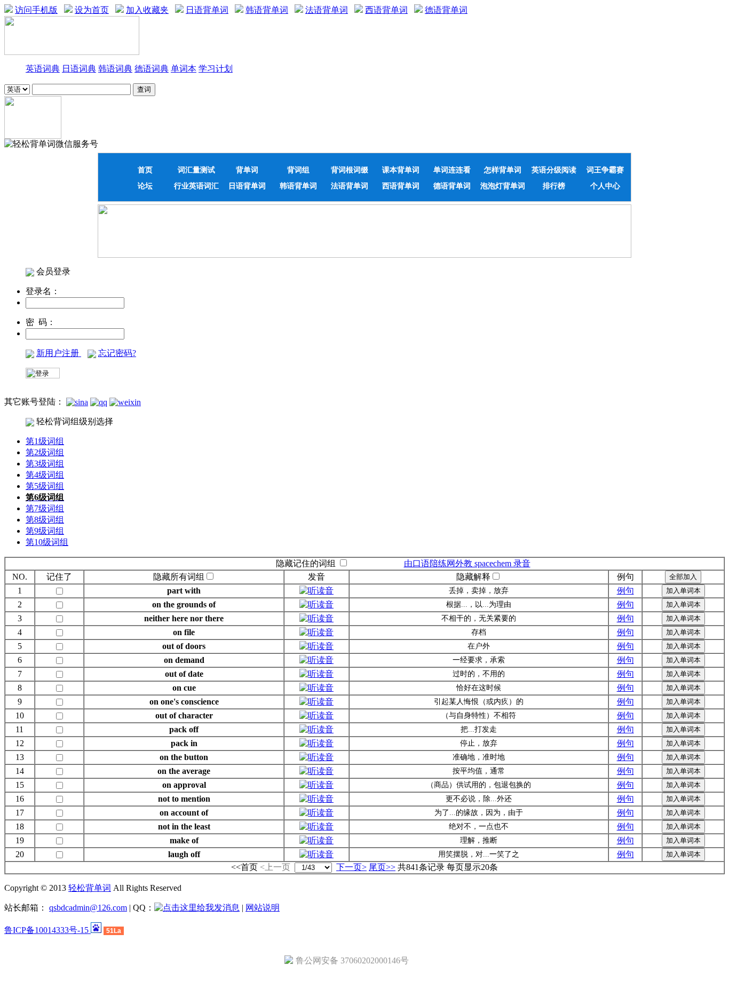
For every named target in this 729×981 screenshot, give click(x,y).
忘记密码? (117, 353)
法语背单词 (326, 9)
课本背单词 (400, 169)
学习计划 (216, 68)
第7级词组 (45, 508)
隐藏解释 (473, 576)
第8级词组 (45, 519)
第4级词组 (45, 474)
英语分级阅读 (554, 169)
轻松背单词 (89, 887)
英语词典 (43, 68)
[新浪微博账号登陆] (77, 401)
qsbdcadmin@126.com (88, 907)
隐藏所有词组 (178, 576)
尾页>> (382, 867)
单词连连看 (452, 169)
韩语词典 (115, 68)
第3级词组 (45, 463)
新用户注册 (58, 353)
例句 (625, 590)
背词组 (298, 169)
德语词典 (151, 68)
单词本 (183, 68)
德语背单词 (446, 9)
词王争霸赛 (605, 169)
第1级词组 (45, 441)
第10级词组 (47, 542)
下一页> (351, 867)
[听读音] (316, 590)
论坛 (145, 185)
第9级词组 (45, 530)
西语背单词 (386, 9)
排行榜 (554, 185)
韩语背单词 (266, 9)
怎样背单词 (502, 169)
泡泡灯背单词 (502, 185)
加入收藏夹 (147, 9)
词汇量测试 (196, 169)
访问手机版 (36, 9)
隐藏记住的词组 (306, 563)
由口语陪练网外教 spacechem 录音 (467, 563)
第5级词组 (45, 485)
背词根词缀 (349, 169)
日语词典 (79, 68)
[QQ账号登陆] (98, 401)
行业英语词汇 (196, 185)
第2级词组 (45, 452)
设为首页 (92, 9)
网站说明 (262, 907)
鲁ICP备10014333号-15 (47, 930)
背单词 (247, 169)
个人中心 (605, 185)
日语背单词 (207, 9)
